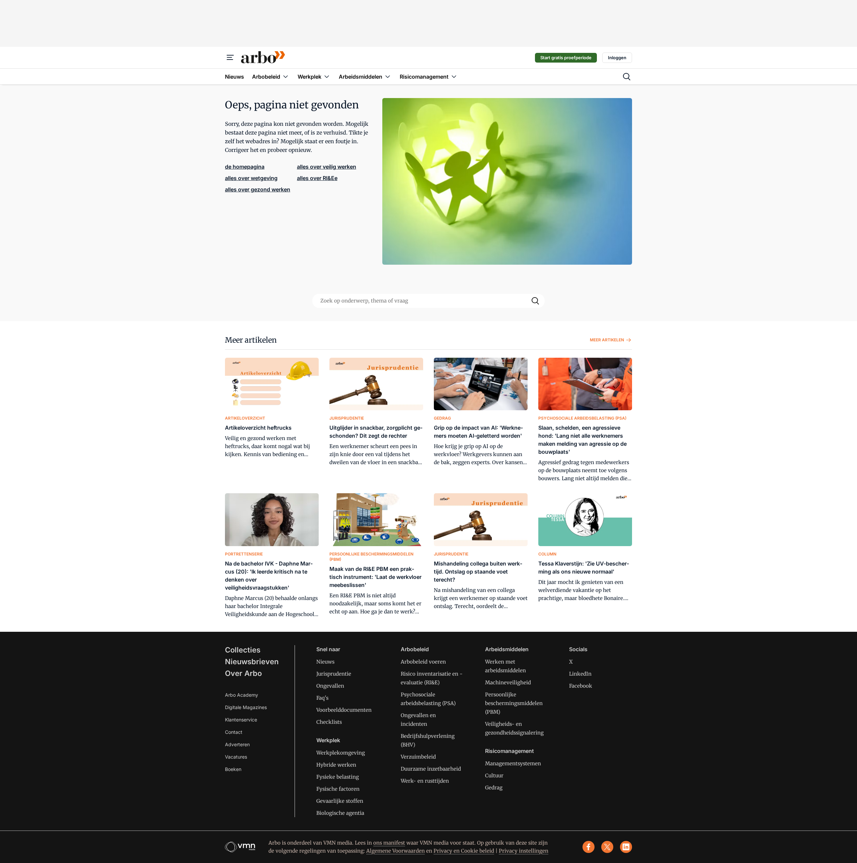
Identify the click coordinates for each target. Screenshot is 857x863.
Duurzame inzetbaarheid (431, 769)
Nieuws (325, 662)
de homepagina (244, 166)
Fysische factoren (338, 789)
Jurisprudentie (333, 674)
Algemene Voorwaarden (395, 851)
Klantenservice (241, 719)
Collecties (242, 649)
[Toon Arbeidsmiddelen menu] (388, 76)
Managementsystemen (513, 763)
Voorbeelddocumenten (344, 710)
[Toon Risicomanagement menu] (454, 76)
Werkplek (328, 740)
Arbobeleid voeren (423, 662)
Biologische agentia (340, 813)
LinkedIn (580, 674)
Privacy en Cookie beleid (464, 851)
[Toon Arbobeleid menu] (286, 76)
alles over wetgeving (251, 178)
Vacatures (236, 757)
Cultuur (494, 775)
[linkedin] (626, 847)
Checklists (329, 722)
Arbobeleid (415, 649)
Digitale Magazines (246, 707)
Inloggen (617, 57)
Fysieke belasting (337, 777)
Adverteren (237, 744)
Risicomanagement (509, 751)
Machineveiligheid (508, 682)
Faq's (322, 698)
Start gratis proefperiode (566, 57)
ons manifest (389, 843)
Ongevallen (330, 686)
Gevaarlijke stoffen (339, 801)
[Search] (535, 301)
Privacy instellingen (523, 851)
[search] (626, 77)
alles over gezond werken (257, 189)
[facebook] (588, 847)
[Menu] (230, 57)
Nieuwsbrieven (252, 661)
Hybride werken (336, 765)
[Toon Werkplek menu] (327, 76)
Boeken (233, 769)
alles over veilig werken (326, 166)
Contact (233, 732)
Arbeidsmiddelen (507, 649)
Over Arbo (243, 673)
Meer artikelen (251, 340)
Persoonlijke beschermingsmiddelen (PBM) (514, 703)
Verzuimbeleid (418, 757)
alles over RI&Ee (317, 178)
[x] (607, 847)
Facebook (580, 686)
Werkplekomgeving (340, 753)
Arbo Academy (241, 695)
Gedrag (493, 787)
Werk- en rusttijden (425, 781)
